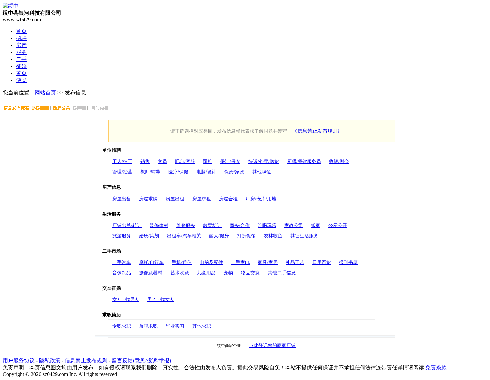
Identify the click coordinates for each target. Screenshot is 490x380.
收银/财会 (339, 161)
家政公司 (293, 225)
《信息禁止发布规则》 (317, 131)
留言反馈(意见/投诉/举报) (141, 360)
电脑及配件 (211, 262)
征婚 (21, 66)
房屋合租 (228, 198)
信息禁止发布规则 (86, 360)
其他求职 (201, 326)
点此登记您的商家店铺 (272, 345)
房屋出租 (175, 198)
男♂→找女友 (160, 299)
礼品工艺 (295, 262)
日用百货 (321, 262)
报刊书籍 (348, 262)
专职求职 (121, 326)
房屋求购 (148, 198)
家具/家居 (268, 262)
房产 (21, 45)
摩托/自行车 (151, 262)
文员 (162, 161)
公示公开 (337, 225)
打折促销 (246, 235)
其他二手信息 (282, 272)
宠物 (228, 272)
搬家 (315, 225)
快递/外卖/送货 (263, 161)
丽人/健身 (219, 235)
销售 (145, 161)
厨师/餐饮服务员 (304, 161)
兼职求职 (148, 326)
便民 (21, 80)
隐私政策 (49, 360)
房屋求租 (201, 198)
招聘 (21, 38)
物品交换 (250, 272)
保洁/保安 (230, 161)
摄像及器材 (150, 272)
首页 (21, 31)
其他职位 (261, 171)
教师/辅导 (150, 171)
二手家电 (240, 262)
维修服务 (185, 225)
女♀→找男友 (125, 299)
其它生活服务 (304, 235)
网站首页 (45, 92)
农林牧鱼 (273, 235)
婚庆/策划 (149, 235)
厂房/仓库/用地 (261, 198)
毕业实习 (175, 326)
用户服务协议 (19, 360)
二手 (21, 59)
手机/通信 (182, 262)
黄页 (21, 73)
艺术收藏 (179, 272)
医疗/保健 (178, 171)
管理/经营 (122, 171)
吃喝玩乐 (267, 225)
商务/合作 (240, 225)
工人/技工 (122, 161)
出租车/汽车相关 (184, 235)
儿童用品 (206, 272)
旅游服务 (121, 235)
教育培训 (212, 225)
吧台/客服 (185, 161)
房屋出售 (121, 198)
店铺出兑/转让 (127, 225)
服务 (21, 52)
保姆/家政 (234, 171)
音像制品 (121, 272)
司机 (207, 161)
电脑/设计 (206, 171)
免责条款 (436, 367)
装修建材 (159, 225)
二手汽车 (121, 262)
